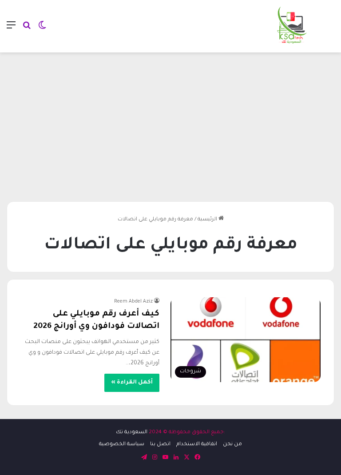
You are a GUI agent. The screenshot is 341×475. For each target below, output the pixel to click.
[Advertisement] (170, 123)
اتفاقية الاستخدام (196, 444)
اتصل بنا (160, 444)
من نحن (232, 444)
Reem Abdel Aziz (133, 301)
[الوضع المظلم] (42, 30)
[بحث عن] (26, 30)
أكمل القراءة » (132, 382)
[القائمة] (11, 30)
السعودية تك (131, 432)
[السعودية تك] (292, 26)
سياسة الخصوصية (121, 444)
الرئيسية (208, 220)
